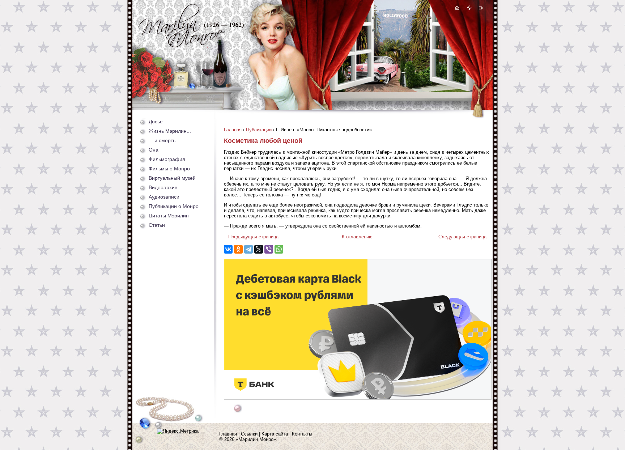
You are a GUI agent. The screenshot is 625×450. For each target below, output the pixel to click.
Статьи (157, 225)
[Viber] (268, 249)
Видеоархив (163, 187)
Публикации (259, 129)
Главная (233, 129)
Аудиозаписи (164, 197)
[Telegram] (248, 249)
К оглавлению (357, 236)
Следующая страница (462, 236)
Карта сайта (275, 434)
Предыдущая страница (253, 236)
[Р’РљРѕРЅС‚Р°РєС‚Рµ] (228, 249)
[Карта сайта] (469, 9)
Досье (156, 121)
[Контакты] (480, 9)
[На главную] (457, 9)
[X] (258, 249)
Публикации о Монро (174, 206)
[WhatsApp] (279, 249)
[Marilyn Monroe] (191, 45)
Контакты (302, 434)
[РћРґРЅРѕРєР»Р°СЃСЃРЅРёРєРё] (238, 249)
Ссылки (249, 434)
